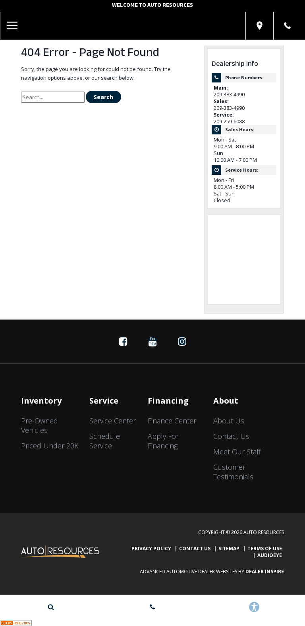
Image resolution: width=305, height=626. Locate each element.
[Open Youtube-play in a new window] (152, 341)
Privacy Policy (151, 548)
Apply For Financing (163, 440)
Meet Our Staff (237, 451)
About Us (228, 420)
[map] (259, 26)
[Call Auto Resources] (287, 26)
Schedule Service (104, 440)
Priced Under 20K (50, 445)
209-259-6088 (229, 121)
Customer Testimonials (233, 471)
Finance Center (172, 420)
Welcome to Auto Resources (152, 6)
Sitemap (228, 548)
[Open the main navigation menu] (12, 26)
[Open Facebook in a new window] (123, 341)
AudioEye (269, 555)
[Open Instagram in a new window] (182, 341)
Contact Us (231, 436)
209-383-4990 (229, 94)
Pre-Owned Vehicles (39, 425)
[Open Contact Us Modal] (152, 607)
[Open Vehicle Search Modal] (51, 607)
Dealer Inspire (264, 571)
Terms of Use (264, 548)
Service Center (112, 420)
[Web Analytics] (16, 622)
